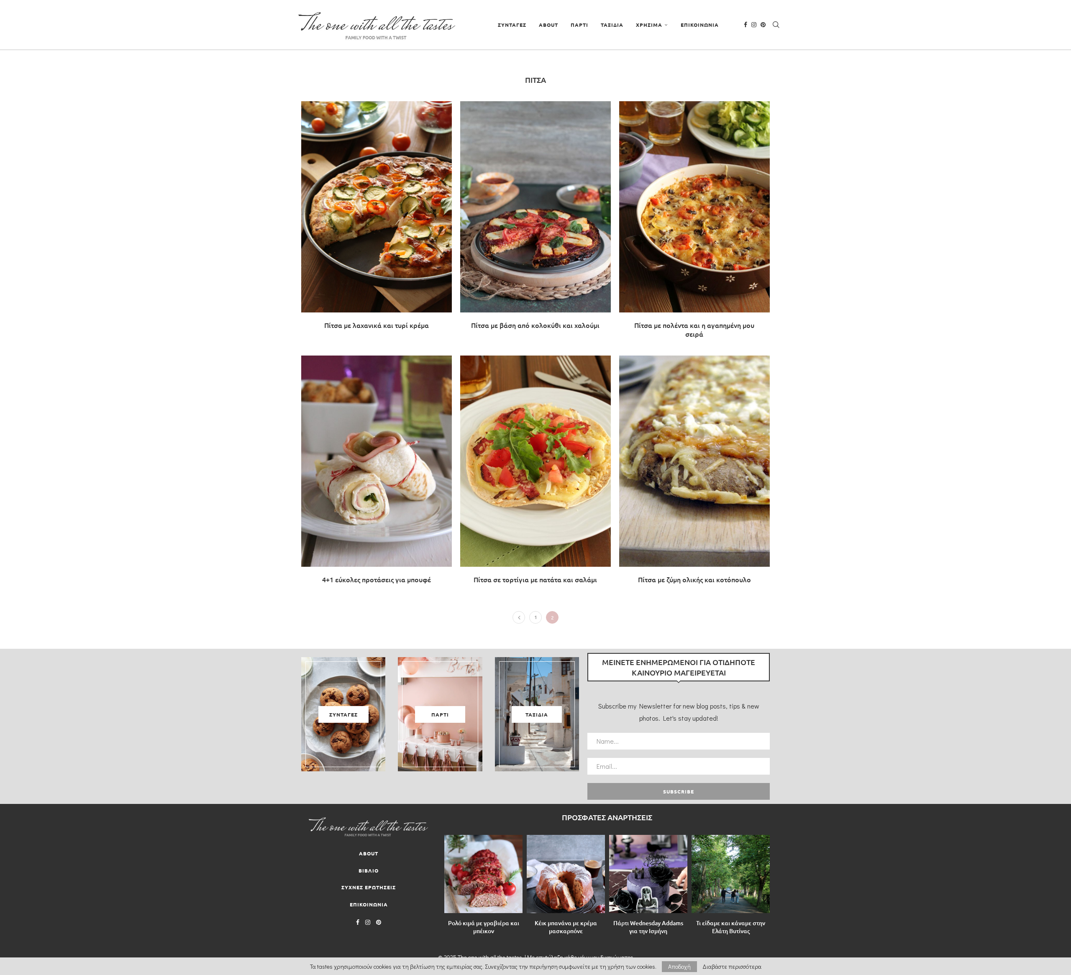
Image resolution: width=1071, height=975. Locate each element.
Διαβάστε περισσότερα (731, 967)
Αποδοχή (679, 966)
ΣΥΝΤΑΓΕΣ (512, 24)
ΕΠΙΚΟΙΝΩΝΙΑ (700, 24)
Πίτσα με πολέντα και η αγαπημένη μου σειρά (694, 329)
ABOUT (548, 24)
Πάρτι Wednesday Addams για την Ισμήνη (648, 927)
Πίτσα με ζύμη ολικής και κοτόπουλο (694, 579)
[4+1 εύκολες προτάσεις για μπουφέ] (376, 474)
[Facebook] (745, 24)
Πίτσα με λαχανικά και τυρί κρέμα (376, 325)
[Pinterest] (763, 24)
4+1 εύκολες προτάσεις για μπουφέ (376, 579)
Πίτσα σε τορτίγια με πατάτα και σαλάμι (535, 579)
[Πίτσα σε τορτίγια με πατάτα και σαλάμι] (535, 474)
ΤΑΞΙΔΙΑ (612, 24)
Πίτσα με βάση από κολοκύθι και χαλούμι (535, 325)
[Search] (776, 24)
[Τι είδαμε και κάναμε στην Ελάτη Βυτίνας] (731, 874)
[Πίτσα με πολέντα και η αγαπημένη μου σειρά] (694, 224)
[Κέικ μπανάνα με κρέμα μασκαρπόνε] (566, 874)
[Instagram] (753, 24)
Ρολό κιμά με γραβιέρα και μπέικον (483, 927)
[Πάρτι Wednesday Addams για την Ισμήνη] (648, 874)
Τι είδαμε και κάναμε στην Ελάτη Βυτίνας (730, 927)
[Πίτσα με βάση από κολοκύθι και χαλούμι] (535, 219)
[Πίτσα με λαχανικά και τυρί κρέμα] (376, 219)
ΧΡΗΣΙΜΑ (649, 24)
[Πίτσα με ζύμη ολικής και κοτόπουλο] (694, 474)
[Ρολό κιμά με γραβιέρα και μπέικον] (483, 874)
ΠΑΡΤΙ (579, 24)
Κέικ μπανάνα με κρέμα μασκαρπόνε (566, 927)
